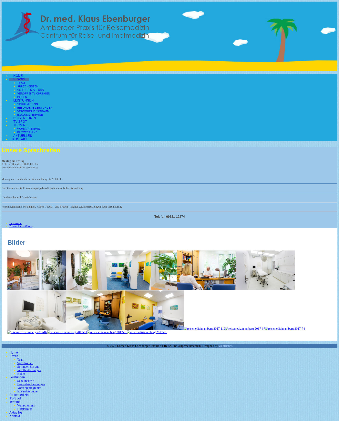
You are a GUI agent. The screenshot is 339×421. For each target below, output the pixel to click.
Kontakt (19, 139)
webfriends (225, 346)
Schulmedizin (27, 104)
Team (21, 82)
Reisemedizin (24, 118)
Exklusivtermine (30, 114)
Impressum (15, 223)
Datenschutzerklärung (21, 226)
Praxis (19, 79)
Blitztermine (27, 132)
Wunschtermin (28, 128)
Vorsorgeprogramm (33, 111)
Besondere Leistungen (34, 107)
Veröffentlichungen (33, 93)
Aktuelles (22, 135)
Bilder (22, 97)
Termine (20, 125)
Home (18, 75)
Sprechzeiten (27, 86)
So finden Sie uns (30, 90)
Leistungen (23, 100)
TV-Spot (20, 121)
